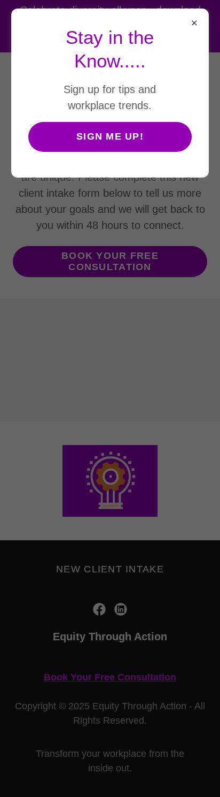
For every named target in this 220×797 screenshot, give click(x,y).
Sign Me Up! (110, 136)
